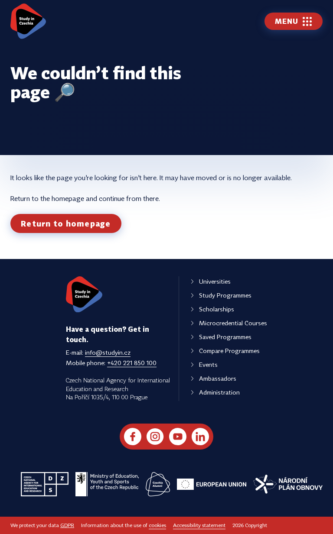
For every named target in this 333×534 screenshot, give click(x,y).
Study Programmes (225, 295)
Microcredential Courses (233, 323)
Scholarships (216, 309)
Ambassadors (217, 378)
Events (208, 364)
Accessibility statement (199, 525)
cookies (157, 525)
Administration (219, 392)
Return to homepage (66, 223)
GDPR (67, 525)
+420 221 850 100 (132, 362)
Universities (215, 281)
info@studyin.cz (108, 352)
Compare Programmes (229, 350)
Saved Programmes (225, 336)
